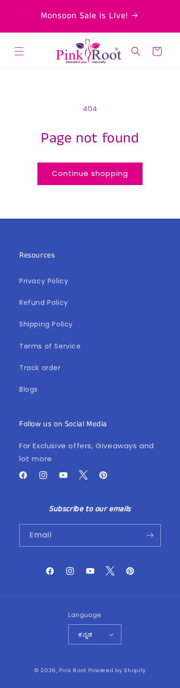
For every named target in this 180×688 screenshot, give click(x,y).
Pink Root (72, 670)
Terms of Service (50, 346)
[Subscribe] (149, 535)
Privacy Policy (43, 281)
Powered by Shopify (117, 670)
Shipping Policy (46, 324)
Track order (40, 368)
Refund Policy (43, 302)
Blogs (28, 389)
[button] (19, 51)
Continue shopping (90, 173)
